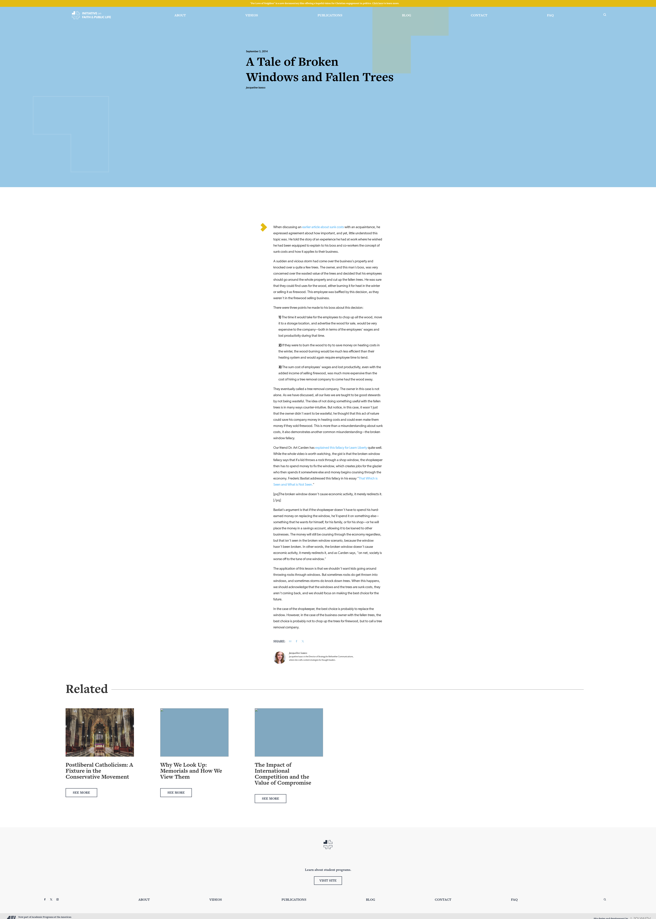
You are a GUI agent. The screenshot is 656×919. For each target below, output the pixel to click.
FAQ (550, 15)
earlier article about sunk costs (323, 227)
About (180, 15)
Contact (479, 15)
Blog (406, 15)
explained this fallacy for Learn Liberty (341, 448)
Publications (330, 15)
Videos (251, 15)
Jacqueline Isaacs (255, 88)
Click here (377, 3)
